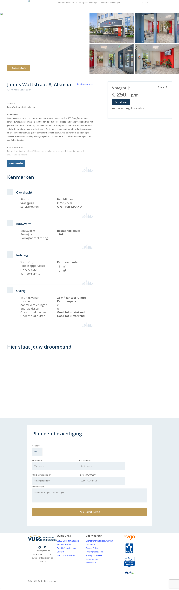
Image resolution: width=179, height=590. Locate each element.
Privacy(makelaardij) (95, 551)
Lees (16, 163)
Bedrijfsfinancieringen (66, 548)
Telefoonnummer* (87, 474)
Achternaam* (85, 460)
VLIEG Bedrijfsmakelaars (68, 540)
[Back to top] (89, 588)
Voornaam (37, 460)
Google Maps (154, 359)
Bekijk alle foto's (19, 68)
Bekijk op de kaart (85, 84)
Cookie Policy (92, 548)
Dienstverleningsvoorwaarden (99, 540)
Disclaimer (90, 544)
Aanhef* (36, 445)
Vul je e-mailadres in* (41, 474)
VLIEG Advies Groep (66, 555)
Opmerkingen (38, 486)
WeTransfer (91, 562)
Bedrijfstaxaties (64, 544)
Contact (60, 551)
